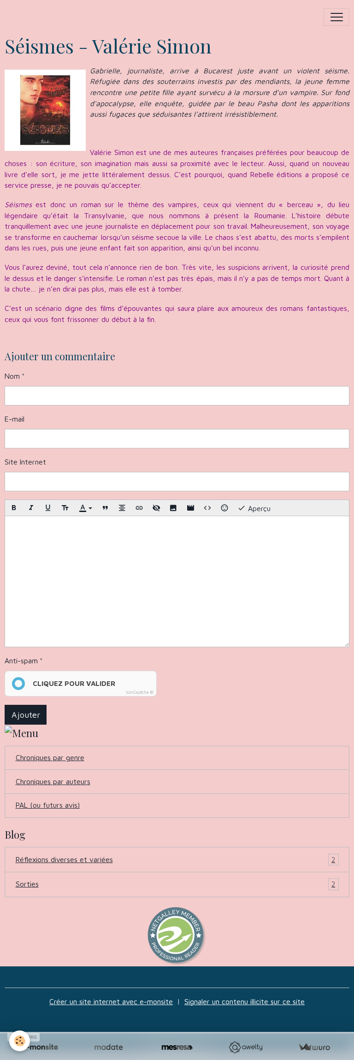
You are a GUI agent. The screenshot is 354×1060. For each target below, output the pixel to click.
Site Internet (25, 462)
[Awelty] (245, 1047)
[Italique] (31, 508)
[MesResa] (177, 1047)
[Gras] (14, 508)
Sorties (176, 884)
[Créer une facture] (314, 1047)
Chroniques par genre (50, 757)
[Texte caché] (156, 508)
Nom (12, 376)
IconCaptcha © (139, 692)
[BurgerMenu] (336, 17)
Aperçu (258, 508)
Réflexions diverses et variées (176, 859)
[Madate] (108, 1047)
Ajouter (26, 715)
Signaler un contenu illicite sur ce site (244, 1001)
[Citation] (105, 508)
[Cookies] (19, 1040)
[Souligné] (48, 508)
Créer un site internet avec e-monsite (111, 1001)
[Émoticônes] (224, 508)
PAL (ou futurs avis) (48, 805)
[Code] (207, 508)
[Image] (173, 508)
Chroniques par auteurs (53, 781)
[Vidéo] (190, 508)
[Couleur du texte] (85, 508)
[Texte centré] (122, 508)
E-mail (14, 419)
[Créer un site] (40, 1047)
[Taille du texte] (65, 508)
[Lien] (139, 508)
